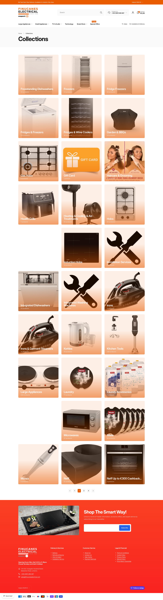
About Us (87, 553)
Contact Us (88, 555)
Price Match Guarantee (124, 561)
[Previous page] (70, 490)
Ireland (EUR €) (136, 2)
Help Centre (88, 557)
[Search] (101, 12)
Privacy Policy (121, 557)
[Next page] (93, 490)
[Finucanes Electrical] (27, 557)
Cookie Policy (121, 555)
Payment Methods (90, 559)
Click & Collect (56, 557)
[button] (141, 12)
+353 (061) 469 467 (27, 574)
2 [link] (79, 491)
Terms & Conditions (123, 553)
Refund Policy (121, 559)
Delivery (54, 553)
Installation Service (58, 559)
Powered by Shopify (140, 596)
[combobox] (80, 12)
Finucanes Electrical (130, 596)
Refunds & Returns (58, 555)
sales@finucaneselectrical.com (30, 577)
